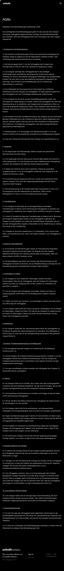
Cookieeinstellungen (51, 556)
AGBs (54, 554)
